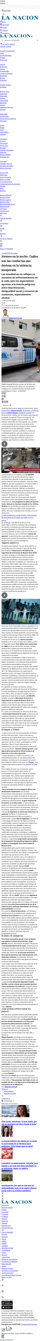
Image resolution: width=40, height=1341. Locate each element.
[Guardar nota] (2, 393)
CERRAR (2, 1)
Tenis (2, 130)
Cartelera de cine (6, 164)
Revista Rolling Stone (7, 204)
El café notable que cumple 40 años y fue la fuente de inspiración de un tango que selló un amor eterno (19, 517)
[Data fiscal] (2, 1338)
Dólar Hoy (3, 67)
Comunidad (4, 101)
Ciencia (2, 105)
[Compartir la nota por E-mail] (7, 402)
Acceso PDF (4, 173)
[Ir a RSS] (2, 1298)
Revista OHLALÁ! (5, 195)
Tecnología (4, 143)
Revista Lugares (5, 200)
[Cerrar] (32, 36)
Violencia (4, 1089)
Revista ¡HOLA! (5, 197)
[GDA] (6, 1331)
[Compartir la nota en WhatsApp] (5, 396)
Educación (3, 96)
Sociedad (13, 253)
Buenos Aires (4, 92)
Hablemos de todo (6, 107)
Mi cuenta (5, 33)
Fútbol (2, 125)
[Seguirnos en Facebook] (2, 1280)
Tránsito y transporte (7, 51)
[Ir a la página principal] (20, 19)
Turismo (3, 141)
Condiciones (25, 1324)
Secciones (5, 25)
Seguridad (3, 94)
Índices (2, 78)
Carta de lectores (6, 182)
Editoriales (3, 114)
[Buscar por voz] (37, 40)
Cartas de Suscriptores (8, 119)
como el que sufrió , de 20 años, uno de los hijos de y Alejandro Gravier (19, 410)
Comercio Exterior (6, 74)
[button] (20, 142)
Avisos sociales (5, 179)
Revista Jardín (4, 206)
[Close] (2, 1193)
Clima (2, 53)
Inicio (4, 22)
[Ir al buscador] (3, 14)
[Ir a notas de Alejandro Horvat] (20, 313)
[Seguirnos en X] (2, 1286)
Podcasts (3, 152)
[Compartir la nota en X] (5, 402)
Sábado (2, 186)
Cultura (2, 98)
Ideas (2, 188)
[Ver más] (2, 1096)
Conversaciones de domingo (10, 184)
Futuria (2, 64)
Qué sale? (3, 161)
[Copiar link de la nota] (2, 399)
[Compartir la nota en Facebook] (2, 402)
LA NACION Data (6, 55)
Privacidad (33, 1324)
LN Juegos (3, 139)
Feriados (3, 148)
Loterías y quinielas (6, 150)
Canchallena (4, 132)
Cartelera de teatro (6, 166)
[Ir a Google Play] (7, 1304)
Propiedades (4, 71)
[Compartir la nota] (2, 396)
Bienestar (3, 103)
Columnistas (4, 116)
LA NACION (5, 253)
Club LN (5, 30)
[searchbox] (19, 40)
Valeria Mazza (8, 1091)
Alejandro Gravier (10, 1093)
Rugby (2, 128)
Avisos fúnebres (5, 177)
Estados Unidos (5, 85)
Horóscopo (4, 146)
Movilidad (3, 76)
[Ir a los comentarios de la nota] (5, 393)
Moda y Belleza (5, 155)
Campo (2, 69)
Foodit (4, 28)
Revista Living (4, 202)
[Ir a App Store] (7, 1309)
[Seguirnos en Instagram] (2, 1292)
